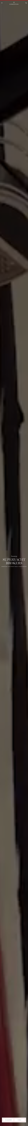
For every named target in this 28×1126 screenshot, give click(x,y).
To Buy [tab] (19, 1120)
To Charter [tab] (8, 1120)
